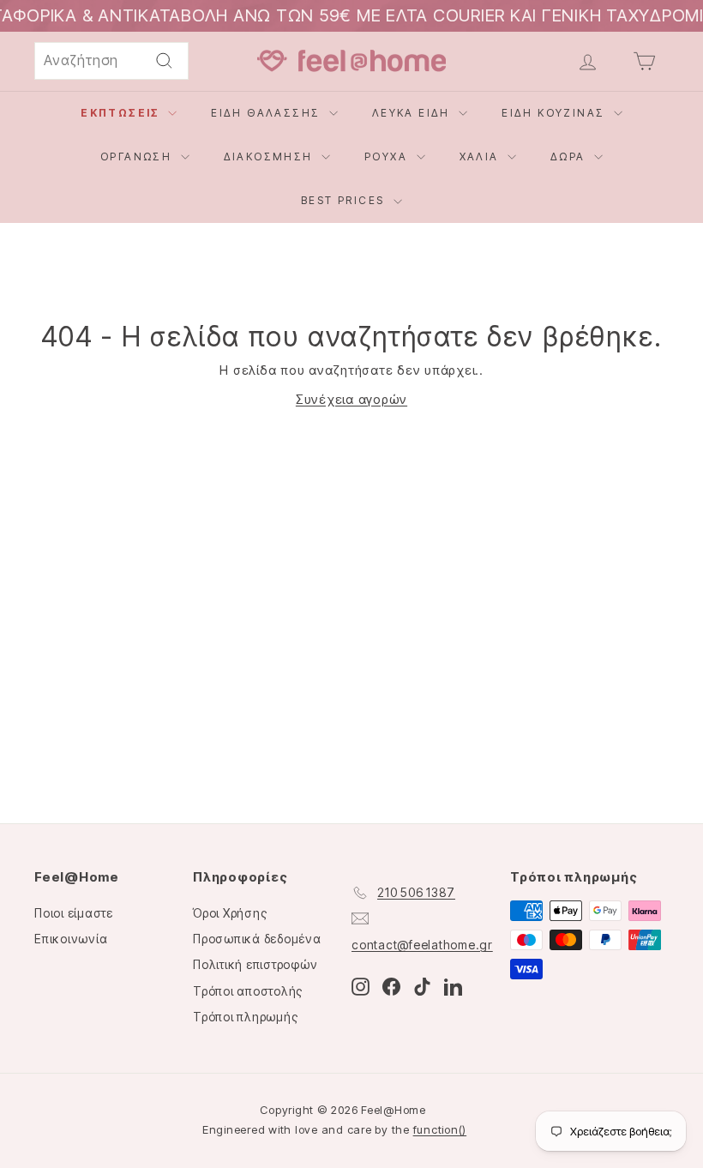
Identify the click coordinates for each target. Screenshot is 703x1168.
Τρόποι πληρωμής (245, 1016)
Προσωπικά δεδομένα (257, 938)
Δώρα (570, 156)
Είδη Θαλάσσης (268, 112)
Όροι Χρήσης (230, 913)
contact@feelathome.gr (422, 944)
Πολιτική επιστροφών (255, 964)
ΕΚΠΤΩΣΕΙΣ (122, 112)
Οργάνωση (138, 156)
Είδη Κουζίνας (556, 112)
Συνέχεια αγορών (351, 399)
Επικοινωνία (70, 938)
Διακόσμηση (270, 156)
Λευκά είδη (413, 112)
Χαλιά (481, 156)
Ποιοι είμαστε (73, 913)
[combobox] (111, 61)
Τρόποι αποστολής (248, 991)
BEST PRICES (345, 200)
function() (440, 1129)
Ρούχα (388, 156)
